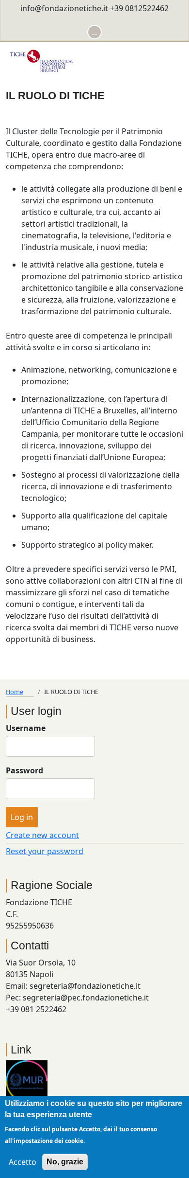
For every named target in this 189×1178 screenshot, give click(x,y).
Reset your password (44, 851)
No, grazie (65, 1162)
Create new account (42, 835)
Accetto (22, 1162)
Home (14, 691)
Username (26, 728)
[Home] (42, 59)
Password (24, 770)
